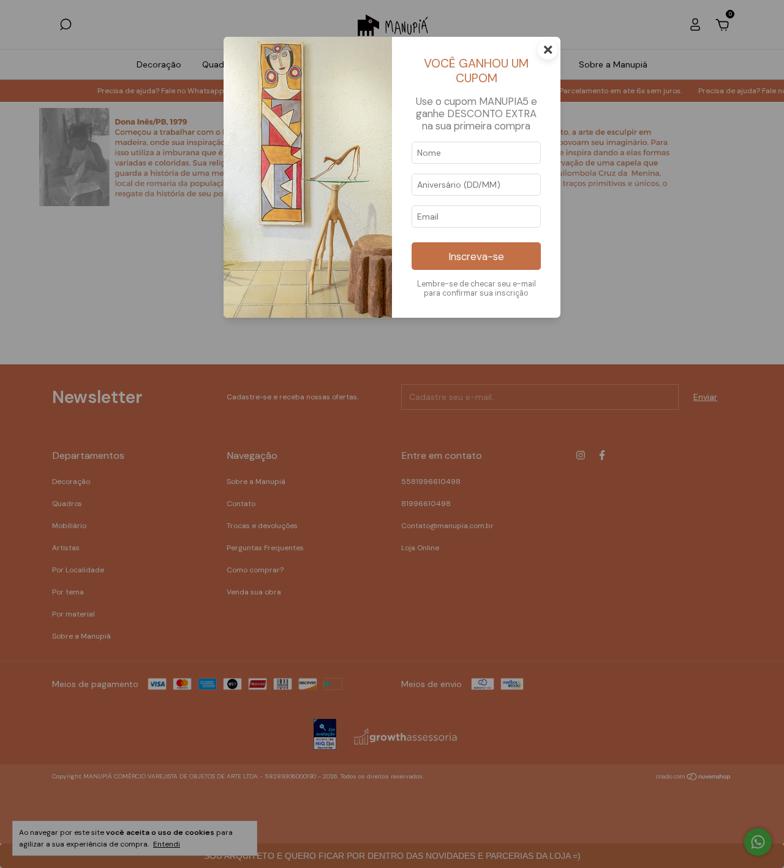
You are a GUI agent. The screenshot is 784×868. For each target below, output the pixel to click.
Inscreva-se (476, 256)
